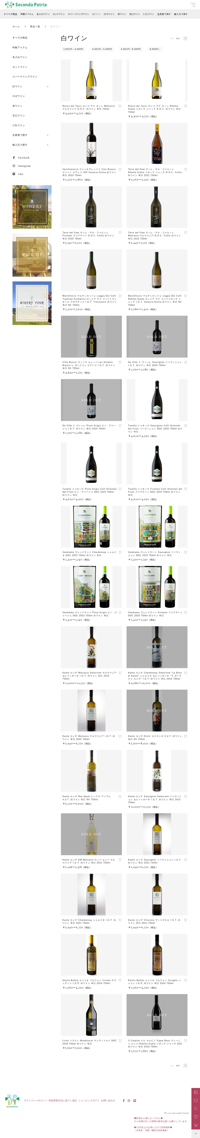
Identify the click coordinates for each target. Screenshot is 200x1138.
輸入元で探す (181, 14)
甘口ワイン (134, 14)
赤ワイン (122, 14)
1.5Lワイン (148, 14)
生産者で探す (164, 14)
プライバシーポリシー (35, 1100)
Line (20, 174)
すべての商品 (10, 14)
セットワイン (59, 14)
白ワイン (96, 14)
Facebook (24, 157)
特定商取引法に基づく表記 (63, 1100)
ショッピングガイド (89, 1100)
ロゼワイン (109, 14)
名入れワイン (43, 14)
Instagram (24, 165)
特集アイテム (26, 14)
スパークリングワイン (78, 14)
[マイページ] (195, 1092)
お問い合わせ (108, 1100)
